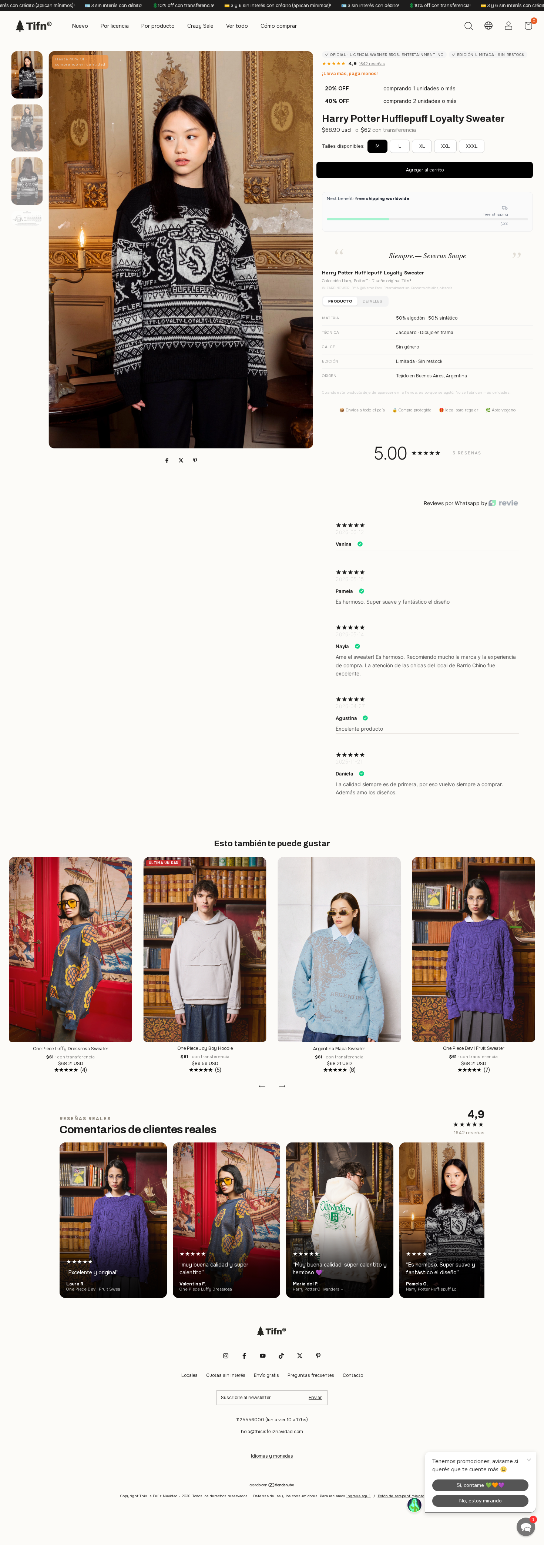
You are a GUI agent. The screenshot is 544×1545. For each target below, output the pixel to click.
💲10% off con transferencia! (61, 6)
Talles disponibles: (343, 146)
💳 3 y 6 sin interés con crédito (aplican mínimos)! (156, 6)
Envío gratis (266, 1375)
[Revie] (503, 503)
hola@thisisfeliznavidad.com (272, 1432)
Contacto (353, 1375)
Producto (340, 301)
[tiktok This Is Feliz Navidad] (281, 1356)
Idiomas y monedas (272, 1456)
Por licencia (115, 26)
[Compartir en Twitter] (181, 460)
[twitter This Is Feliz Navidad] (300, 1356)
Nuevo (80, 26)
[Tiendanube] (272, 1485)
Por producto (158, 26)
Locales (189, 1375)
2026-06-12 (350, 532)
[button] (526, 1527)
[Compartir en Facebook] (167, 460)
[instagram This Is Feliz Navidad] (226, 1356)
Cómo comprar (279, 26)
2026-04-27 (350, 706)
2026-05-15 (350, 579)
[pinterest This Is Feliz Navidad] (318, 1356)
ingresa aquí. (358, 1496)
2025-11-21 (349, 761)
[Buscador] (468, 27)
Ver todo (237, 26)
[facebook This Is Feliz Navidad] (244, 1356)
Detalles (372, 301)
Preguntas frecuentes (311, 1375)
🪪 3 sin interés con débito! (248, 6)
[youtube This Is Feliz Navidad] (263, 1356)
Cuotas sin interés (225, 1375)
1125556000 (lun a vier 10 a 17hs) (272, 1420)
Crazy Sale (200, 26)
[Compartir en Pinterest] (195, 460)
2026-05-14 (350, 634)
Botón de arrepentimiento (401, 1496)
